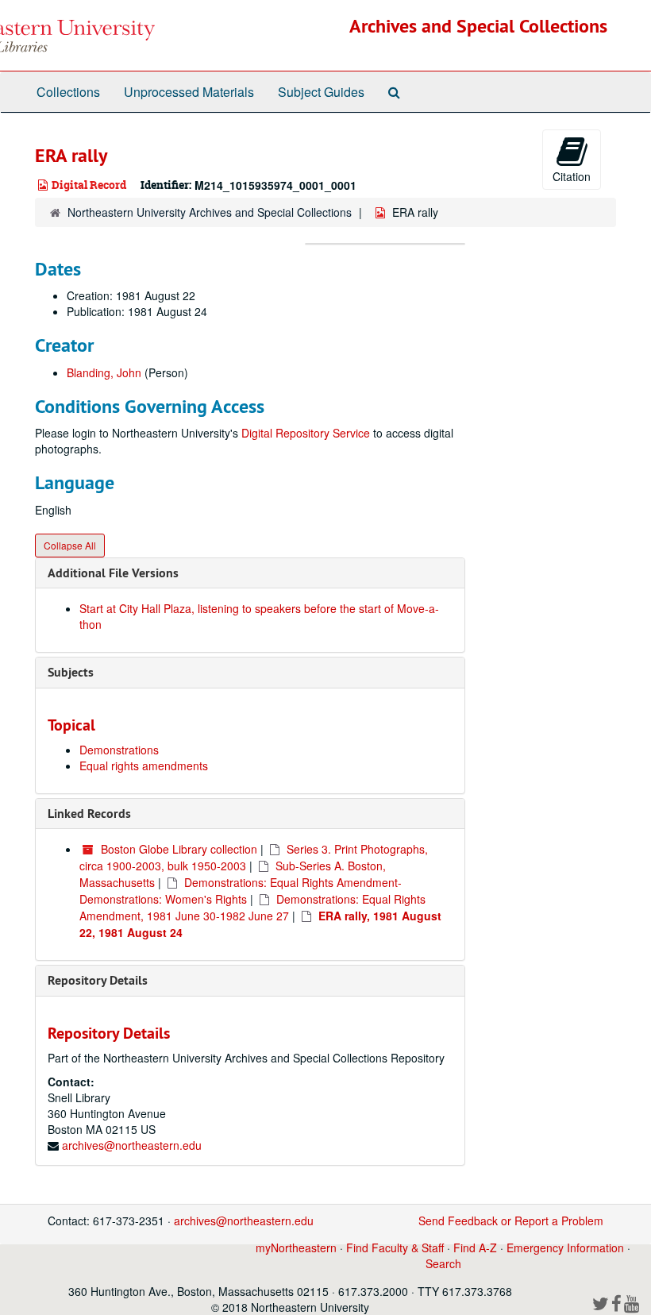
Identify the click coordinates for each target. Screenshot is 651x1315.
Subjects (71, 672)
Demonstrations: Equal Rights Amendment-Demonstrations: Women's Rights (240, 890)
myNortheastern (296, 1247)
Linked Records (89, 813)
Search (443, 1263)
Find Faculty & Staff (395, 1247)
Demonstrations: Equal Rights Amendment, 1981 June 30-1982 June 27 (252, 907)
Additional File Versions (113, 573)
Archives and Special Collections (478, 25)
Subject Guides (321, 92)
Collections (68, 92)
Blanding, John (104, 372)
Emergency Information (565, 1247)
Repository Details (98, 980)
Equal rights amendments (143, 765)
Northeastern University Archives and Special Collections (209, 212)
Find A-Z (475, 1247)
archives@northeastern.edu (132, 1145)
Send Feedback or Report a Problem (510, 1220)
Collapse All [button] (70, 545)
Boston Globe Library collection (179, 849)
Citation (572, 176)
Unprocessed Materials (189, 92)
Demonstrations (119, 750)
